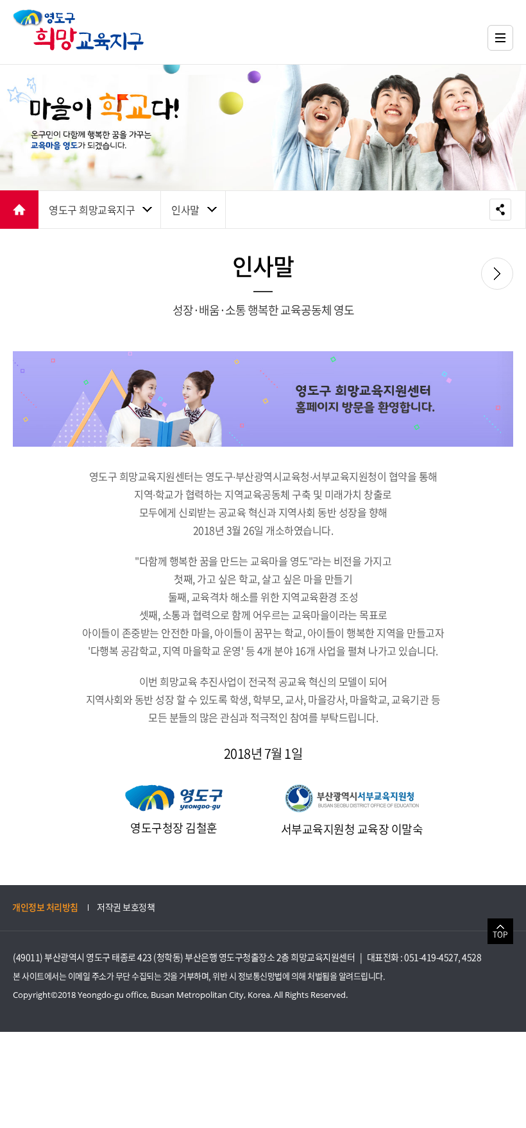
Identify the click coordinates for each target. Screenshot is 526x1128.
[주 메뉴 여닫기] (500, 38)
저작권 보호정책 (126, 906)
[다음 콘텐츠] (497, 274)
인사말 (185, 209)
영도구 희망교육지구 (92, 209)
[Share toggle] (500, 209)
